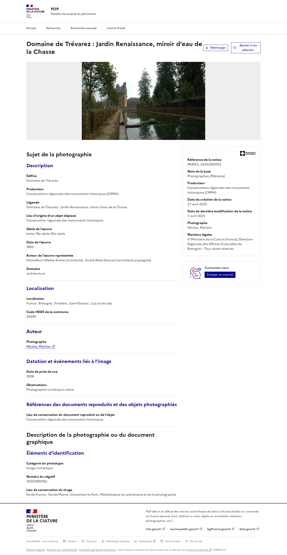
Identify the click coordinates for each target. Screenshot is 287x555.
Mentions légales (35, 550)
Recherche (53, 28)
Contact (72, 541)
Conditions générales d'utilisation (97, 550)
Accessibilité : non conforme (42, 541)
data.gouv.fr (247, 529)
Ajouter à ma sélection (248, 47)
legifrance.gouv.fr (219, 529)
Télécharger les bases (118, 541)
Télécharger (218, 48)
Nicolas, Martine (38, 346)
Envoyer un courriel (220, 275)
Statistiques (145, 541)
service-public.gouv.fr (184, 529)
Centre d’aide (172, 541)
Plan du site (196, 541)
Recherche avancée (84, 28)
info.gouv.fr (153, 529)
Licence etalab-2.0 (198, 550)
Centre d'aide (116, 28)
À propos (91, 541)
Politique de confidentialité (62, 550)
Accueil (31, 28)
